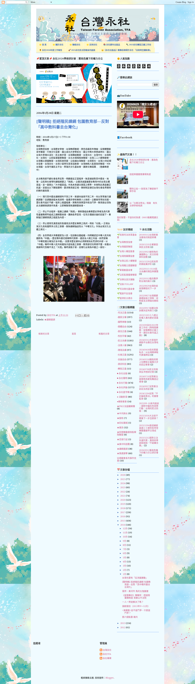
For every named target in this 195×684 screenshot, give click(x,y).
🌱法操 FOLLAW (125, 284)
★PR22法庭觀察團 (126, 406)
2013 (123, 623)
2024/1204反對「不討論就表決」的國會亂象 (148, 396)
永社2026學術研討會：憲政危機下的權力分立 (143, 161)
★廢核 (120, 418)
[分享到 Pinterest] (88, 315)
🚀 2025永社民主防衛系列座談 (81, 50)
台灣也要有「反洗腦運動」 (135, 578)
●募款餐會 (122, 401)
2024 (123, 483)
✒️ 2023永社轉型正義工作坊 (138, 44)
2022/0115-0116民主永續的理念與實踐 (148, 270)
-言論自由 (121, 359)
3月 (125, 566)
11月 (125, 532)
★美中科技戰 (123, 444)
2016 (123, 516)
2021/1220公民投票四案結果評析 (148, 262)
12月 (125, 528)
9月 (125, 541)
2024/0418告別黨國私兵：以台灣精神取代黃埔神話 (148, 352)
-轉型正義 (121, 368)
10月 (125, 536)
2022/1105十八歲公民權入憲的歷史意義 (148, 316)
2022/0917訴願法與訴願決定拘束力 (148, 309)
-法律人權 (121, 345)
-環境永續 (121, 350)
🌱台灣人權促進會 (126, 251)
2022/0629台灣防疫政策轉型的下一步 (148, 287)
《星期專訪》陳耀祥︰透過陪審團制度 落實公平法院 (136, 596)
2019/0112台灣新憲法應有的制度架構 (148, 236)
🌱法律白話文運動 (126, 279)
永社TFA (107, 654)
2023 (123, 487)
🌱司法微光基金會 (126, 289)
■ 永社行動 (122, 383)
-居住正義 (121, 331)
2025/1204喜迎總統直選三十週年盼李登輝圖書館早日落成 (148, 428)
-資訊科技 (121, 364)
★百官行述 (122, 439)
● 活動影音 (122, 397)
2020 (123, 500)
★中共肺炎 (122, 413)
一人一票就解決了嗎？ (133, 602)
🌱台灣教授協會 (124, 242)
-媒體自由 (121, 326)
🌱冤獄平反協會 (124, 293)
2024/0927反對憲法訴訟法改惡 (148, 387)
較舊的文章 (104, 333)
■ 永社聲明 (122, 378)
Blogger (110, 678)
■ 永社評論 (122, 387)
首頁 (74, 333)
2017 (123, 512)
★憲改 (120, 427)
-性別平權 (121, 336)
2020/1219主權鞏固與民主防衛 (148, 245)
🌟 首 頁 (42, 44)
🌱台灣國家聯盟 (124, 246)
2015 (123, 520)
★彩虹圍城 (122, 423)
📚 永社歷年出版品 (111, 44)
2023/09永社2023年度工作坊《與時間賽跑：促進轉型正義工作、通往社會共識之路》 (148, 330)
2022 (123, 491)
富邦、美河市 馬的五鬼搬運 (135, 591)
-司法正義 (121, 312)
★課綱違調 (49, 319)
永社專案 (107, 658)
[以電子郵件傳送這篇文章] (76, 315)
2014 (123, 525)
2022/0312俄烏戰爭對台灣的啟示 (148, 279)
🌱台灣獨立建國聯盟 (127, 265)
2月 (125, 570)
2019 (123, 504)
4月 (125, 561)
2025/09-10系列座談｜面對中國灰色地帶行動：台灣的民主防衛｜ (149, 407)
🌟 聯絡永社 (74, 44)
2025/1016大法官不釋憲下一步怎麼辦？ (148, 416)
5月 (125, 557)
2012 (123, 627)
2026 (123, 475)
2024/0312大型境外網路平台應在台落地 (148, 341)
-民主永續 (121, 340)
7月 (125, 549)
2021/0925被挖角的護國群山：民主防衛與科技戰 (148, 254)
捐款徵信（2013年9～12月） (136, 606)
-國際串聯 (121, 322)
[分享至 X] (82, 315)
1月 (125, 574)
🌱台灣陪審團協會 (126, 256)
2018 (123, 508)
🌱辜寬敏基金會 (124, 270)
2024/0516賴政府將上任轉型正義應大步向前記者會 (148, 362)
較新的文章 (44, 333)
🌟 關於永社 (58, 44)
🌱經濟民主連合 (124, 298)
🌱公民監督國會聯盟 (127, 275)
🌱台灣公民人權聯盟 (127, 261)
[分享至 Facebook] (85, 315)
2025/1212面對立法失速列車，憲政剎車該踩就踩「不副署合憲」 (148, 441)
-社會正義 (121, 354)
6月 (125, 553)
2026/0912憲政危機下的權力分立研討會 (148, 451)
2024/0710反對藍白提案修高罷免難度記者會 (148, 379)
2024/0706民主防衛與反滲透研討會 (148, 370)
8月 (125, 545)
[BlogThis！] (79, 315)
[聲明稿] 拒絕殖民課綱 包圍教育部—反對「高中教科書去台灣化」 (136, 584)
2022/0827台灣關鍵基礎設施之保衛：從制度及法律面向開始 (148, 298)
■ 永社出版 (122, 373)
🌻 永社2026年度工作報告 (50, 50)
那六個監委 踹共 (130, 617)
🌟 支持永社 (91, 44)
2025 (123, 479)
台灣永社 (107, 650)
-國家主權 (121, 317)
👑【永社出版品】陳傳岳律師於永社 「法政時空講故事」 (126, 50)
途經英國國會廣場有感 (140, 174)
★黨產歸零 (122, 453)
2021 (123, 496)
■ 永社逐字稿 (123, 392)
